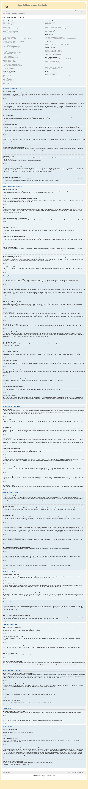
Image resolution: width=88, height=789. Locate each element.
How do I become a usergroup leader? (53, 27)
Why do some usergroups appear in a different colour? (56, 28)
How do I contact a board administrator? (53, 77)
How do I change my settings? (9, 37)
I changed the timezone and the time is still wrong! (13, 41)
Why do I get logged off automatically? (11, 31)
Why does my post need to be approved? (11, 66)
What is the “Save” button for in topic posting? (12, 65)
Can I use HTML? (7, 74)
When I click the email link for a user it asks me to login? (14, 47)
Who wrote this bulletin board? (51, 73)
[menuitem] (5, 11)
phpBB (67, 230)
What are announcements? (9, 79)
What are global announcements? (10, 78)
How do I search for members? (51, 52)
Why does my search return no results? (53, 50)
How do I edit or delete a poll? (9, 58)
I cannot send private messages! (51, 35)
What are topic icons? (7, 83)
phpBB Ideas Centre (66, 740)
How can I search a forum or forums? (52, 48)
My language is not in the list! (9, 42)
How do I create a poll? (8, 56)
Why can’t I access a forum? (9, 60)
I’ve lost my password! (8, 30)
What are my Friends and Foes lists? (52, 43)
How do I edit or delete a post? (9, 53)
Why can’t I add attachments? (9, 61)
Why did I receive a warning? (9, 62)
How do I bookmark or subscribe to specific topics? (55, 60)
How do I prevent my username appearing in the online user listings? (17, 38)
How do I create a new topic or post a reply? (12, 52)
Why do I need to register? (8, 22)
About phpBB (22, 732)
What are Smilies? (7, 75)
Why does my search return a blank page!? (54, 51)
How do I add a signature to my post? (11, 55)
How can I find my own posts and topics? (53, 54)
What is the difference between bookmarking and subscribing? (58, 58)
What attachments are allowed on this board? (54, 67)
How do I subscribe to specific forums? (53, 61)
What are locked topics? (8, 81)
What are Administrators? (50, 22)
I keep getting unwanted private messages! (54, 37)
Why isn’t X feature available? (51, 74)
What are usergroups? (49, 24)
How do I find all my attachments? (52, 68)
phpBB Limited (42, 731)
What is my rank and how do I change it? (11, 46)
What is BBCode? (7, 72)
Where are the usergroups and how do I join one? (55, 26)
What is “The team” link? (50, 31)
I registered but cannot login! (9, 26)
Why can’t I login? (7, 27)
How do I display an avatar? (9, 45)
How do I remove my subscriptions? (52, 62)
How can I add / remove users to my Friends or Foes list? (57, 44)
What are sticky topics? (8, 80)
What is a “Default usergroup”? (51, 30)
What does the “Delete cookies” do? (10, 32)
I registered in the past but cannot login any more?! (13, 28)
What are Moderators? (49, 23)
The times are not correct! (8, 39)
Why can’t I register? (7, 24)
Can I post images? (7, 76)
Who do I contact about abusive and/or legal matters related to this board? (60, 75)
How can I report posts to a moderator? (11, 64)
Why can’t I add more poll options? (10, 57)
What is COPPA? (6, 23)
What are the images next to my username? (12, 43)
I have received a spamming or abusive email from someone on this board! (60, 38)
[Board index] (10, 5)
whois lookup (19, 750)
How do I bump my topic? (8, 68)
